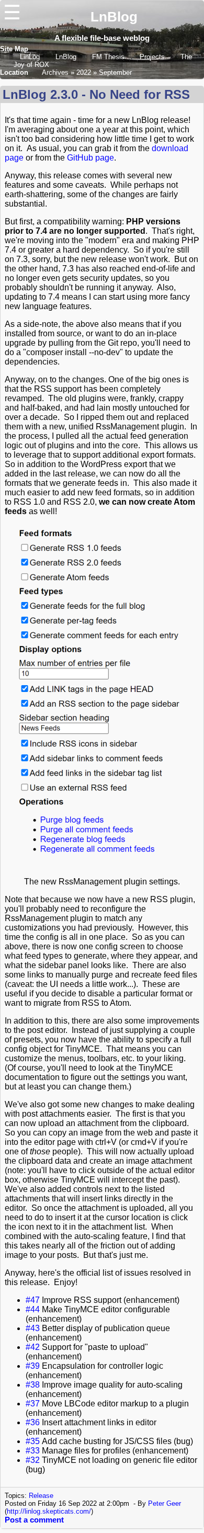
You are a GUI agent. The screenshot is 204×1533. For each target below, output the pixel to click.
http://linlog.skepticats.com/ (49, 1511)
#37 (33, 1403)
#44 (33, 1309)
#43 (33, 1328)
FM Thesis (109, 57)
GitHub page (90, 157)
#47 (33, 1300)
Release (41, 1496)
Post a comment (34, 1519)
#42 (33, 1347)
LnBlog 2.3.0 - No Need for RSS (96, 94)
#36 (33, 1422)
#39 (33, 1365)
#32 (33, 1460)
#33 (33, 1450)
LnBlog (114, 16)
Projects (152, 57)
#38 (33, 1384)
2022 (83, 72)
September (115, 72)
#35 (33, 1441)
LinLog (31, 57)
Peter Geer (164, 1503)
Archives (55, 72)
